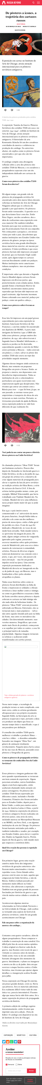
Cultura (33, 1035)
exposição (8, 1035)
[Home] (3, 2)
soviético (21, 1035)
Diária (20, 1064)
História (21, 24)
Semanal (11, 1064)
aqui (12, 1080)
